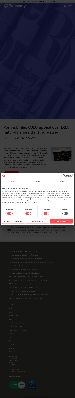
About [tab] (62, 181)
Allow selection (37, 221)
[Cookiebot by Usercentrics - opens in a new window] (64, 175)
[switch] (28, 213)
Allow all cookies (61, 221)
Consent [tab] (13, 181)
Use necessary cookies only (13, 221)
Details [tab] (37, 181)
